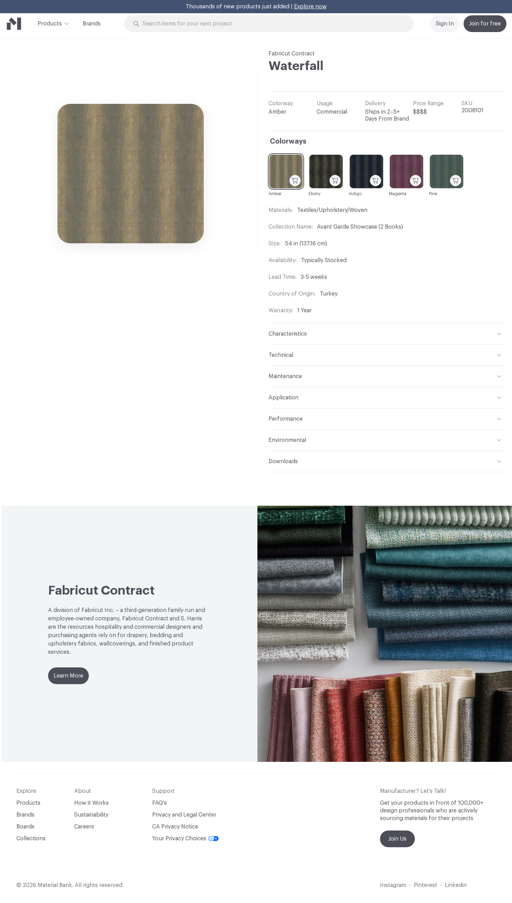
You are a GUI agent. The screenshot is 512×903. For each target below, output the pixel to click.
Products (50, 23)
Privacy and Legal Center (184, 815)
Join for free (485, 23)
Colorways (288, 141)
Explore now (310, 6)
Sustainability (91, 815)
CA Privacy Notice (175, 826)
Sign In (445, 23)
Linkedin (456, 885)
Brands (92, 23)
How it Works (91, 803)
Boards (25, 826)
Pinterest (425, 885)
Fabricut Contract (292, 53)
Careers (84, 826)
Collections (31, 838)
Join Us (397, 839)
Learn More (68, 676)
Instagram (393, 885)
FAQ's (159, 803)
